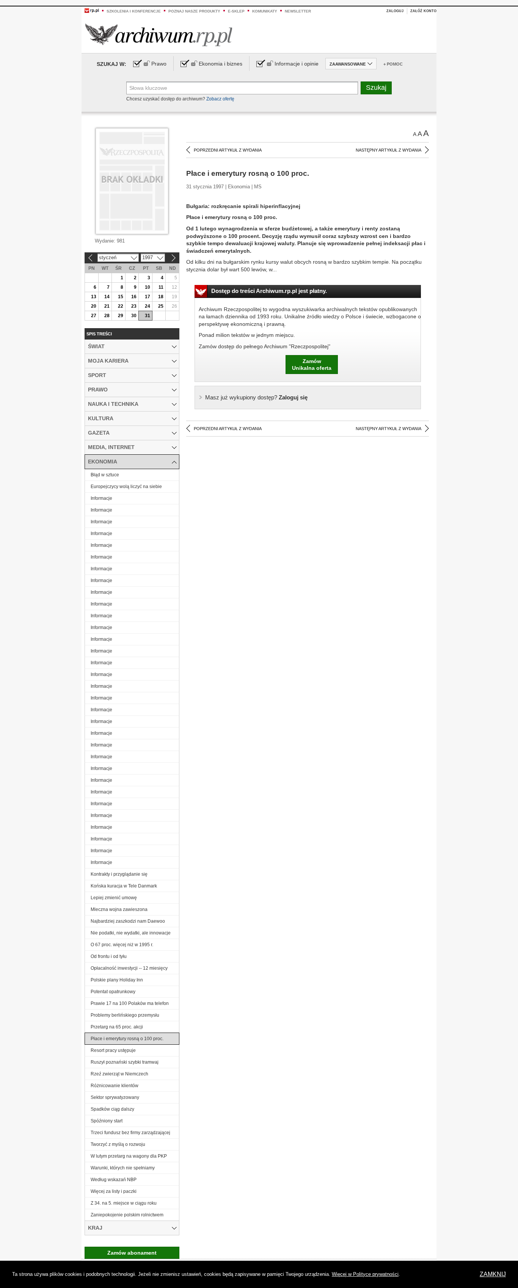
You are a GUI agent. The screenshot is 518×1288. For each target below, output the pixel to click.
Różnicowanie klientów (114, 1085)
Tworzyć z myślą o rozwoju (118, 1144)
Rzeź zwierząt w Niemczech (119, 1074)
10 (147, 287)
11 (161, 287)
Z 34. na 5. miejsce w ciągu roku (124, 1203)
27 (93, 315)
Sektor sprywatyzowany (115, 1097)
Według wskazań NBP (114, 1179)
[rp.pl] (92, 10)
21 (107, 306)
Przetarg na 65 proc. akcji (117, 1027)
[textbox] (242, 87)
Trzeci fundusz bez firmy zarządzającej (130, 1132)
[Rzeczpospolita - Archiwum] (158, 35)
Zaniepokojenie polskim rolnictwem (127, 1215)
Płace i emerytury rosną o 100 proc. (127, 1038)
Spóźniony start (106, 1121)
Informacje (101, 498)
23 (134, 306)
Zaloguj (394, 11)
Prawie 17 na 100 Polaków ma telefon (130, 1003)
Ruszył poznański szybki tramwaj (125, 1062)
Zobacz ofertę (220, 99)
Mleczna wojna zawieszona (119, 909)
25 (160, 306)
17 (147, 296)
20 (93, 306)
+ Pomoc (393, 64)
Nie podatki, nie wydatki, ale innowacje (131, 933)
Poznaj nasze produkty (194, 11)
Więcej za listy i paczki (114, 1191)
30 (134, 315)
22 (120, 306)
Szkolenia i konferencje (134, 11)
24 (147, 306)
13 (93, 296)
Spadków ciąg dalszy (112, 1109)
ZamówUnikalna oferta (311, 364)
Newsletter (298, 11)
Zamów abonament (132, 1253)
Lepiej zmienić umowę (114, 897)
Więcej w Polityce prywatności (365, 1274)
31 (147, 315)
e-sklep (236, 11)
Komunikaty (264, 11)
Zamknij (493, 1274)
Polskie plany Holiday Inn (117, 980)
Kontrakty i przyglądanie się (119, 874)
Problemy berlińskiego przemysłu (125, 1015)
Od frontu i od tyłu (109, 956)
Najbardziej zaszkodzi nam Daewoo (128, 921)
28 (107, 315)
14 (107, 296)
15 (120, 296)
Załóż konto (423, 11)
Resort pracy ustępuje (113, 1050)
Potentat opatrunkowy (113, 991)
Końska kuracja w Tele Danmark (124, 886)
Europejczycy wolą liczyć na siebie (126, 486)
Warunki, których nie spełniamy (123, 1168)
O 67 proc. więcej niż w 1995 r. (122, 944)
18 (160, 296)
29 (120, 315)
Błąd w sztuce (105, 474)
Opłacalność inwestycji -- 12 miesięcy (129, 968)
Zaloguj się (256, 397)
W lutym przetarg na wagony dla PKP (129, 1156)
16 (134, 296)
